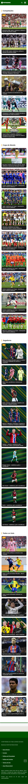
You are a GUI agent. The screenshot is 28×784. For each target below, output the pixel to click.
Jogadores (7, 340)
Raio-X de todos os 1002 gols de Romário (12, 694)
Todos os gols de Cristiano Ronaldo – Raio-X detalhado (13, 574)
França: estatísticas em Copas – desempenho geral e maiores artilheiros (13, 248)
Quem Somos (6, 749)
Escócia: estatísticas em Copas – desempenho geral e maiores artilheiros (13, 310)
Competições (8, 11)
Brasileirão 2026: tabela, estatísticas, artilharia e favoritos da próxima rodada (13, 31)
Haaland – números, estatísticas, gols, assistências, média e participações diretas (12, 445)
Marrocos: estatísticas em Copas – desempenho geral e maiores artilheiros (14, 331)
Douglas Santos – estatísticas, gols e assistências (11, 466)
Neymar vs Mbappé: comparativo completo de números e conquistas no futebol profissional (13, 424)
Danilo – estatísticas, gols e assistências (12, 505)
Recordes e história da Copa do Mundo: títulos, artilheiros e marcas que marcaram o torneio (13, 165)
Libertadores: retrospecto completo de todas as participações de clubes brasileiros (13, 114)
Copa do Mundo (9, 145)
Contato (5, 753)
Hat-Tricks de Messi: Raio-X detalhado (11, 654)
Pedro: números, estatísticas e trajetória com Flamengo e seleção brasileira (13, 403)
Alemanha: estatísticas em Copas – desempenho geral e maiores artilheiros (12, 227)
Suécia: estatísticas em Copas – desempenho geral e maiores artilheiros (13, 290)
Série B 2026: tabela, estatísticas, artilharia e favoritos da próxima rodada (13, 52)
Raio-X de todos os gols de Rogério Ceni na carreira (13, 714)
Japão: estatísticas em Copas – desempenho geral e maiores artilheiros (13, 207)
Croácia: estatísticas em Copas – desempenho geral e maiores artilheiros (13, 186)
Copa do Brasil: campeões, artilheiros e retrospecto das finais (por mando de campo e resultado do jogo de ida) (13, 135)
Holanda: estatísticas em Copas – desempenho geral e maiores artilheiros (13, 269)
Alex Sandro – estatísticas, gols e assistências (13, 485)
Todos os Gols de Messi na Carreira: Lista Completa (12, 553)
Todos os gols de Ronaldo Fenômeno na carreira (12, 595)
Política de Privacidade (9, 756)
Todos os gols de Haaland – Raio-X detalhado (13, 634)
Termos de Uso (7, 762)
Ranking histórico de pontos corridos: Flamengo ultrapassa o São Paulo (11, 72)
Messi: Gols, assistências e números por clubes (12, 383)
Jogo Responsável (8, 766)
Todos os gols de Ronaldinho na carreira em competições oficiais (13, 674)
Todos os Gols (8, 533)
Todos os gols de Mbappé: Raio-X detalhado (13, 615)
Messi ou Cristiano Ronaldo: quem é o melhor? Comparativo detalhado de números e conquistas (13, 361)
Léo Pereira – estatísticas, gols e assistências (13, 524)
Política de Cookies (8, 759)
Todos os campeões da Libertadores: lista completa (12, 93)
